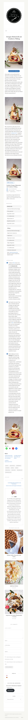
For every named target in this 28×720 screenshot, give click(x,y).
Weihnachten (19, 470)
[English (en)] (7, 675)
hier (12, 322)
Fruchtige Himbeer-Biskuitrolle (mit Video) (17, 457)
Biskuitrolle (14, 133)
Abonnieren (10, 690)
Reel (14, 262)
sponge (16, 467)
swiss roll (14, 470)
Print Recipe (11, 182)
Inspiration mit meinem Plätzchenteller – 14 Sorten (14, 616)
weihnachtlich (8, 472)
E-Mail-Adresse (7, 646)
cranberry (7, 467)
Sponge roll (8, 470)
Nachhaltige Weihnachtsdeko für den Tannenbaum (14, 483)
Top (22, 717)
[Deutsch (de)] (7, 677)
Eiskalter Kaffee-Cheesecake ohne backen (14, 556)
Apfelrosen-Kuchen (14, 586)
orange (12, 467)
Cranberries (18, 465)
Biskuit (7, 465)
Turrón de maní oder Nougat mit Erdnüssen (13, 485)
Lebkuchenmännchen (14, 252)
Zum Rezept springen (14, 71)
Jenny (15, 496)
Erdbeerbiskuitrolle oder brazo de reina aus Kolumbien (9, 457)
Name (6, 640)
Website (6, 651)
